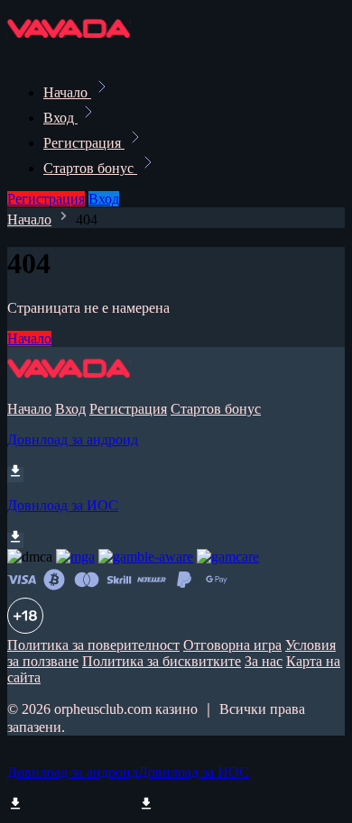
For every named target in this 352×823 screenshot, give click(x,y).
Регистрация (84, 143)
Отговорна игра (232, 645)
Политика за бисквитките (161, 661)
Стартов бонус (90, 168)
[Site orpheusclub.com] (69, 52)
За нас (264, 661)
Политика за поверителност (93, 645)
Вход (60, 117)
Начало (67, 92)
